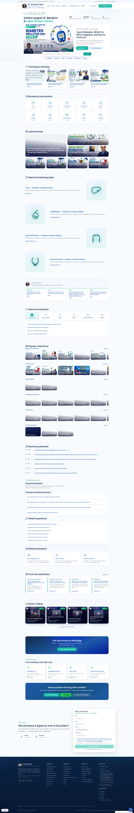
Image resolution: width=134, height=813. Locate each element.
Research (66, 779)
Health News (66, 771)
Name (76, 715)
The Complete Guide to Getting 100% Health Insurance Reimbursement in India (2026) (56, 473)
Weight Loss (77, 58)
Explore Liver (28, 193)
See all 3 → (106, 425)
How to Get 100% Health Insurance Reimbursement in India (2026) (51, 468)
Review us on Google (105, 799)
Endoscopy (69, 58)
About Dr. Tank (85, 766)
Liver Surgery (50, 779)
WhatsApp (67, 695)
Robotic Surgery (50, 781)
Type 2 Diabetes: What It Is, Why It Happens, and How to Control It (51, 450)
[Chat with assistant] (131, 810)
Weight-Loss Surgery (51, 773)
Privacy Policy (89, 741)
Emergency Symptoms (87, 779)
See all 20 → (106, 363)
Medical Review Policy (111, 810)
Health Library (67, 766)
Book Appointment (106, 5)
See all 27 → (106, 394)
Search (88, 54)
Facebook (102, 791)
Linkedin (102, 797)
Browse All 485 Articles (82, 695)
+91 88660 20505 (100, 1)
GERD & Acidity (50, 771)
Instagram (102, 793)
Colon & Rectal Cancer (52, 775)
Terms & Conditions (98, 741)
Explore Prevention (54, 265)
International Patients (86, 773)
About (52, 5)
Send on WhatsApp (94, 746)
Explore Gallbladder (55, 217)
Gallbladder (49, 58)
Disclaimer (78, 810)
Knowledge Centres (74, 5)
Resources (65, 5)
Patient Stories (67, 773)
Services (58, 5)
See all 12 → (106, 409)
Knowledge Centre (68, 768)
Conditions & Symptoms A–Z (70, 777)
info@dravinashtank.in (111, 1)
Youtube (102, 795)
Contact (83, 5)
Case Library (66, 775)
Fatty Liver (57, 58)
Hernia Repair (50, 768)
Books (65, 781)
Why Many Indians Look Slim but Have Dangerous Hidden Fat (49, 463)
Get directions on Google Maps (107, 782)
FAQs (65, 783)
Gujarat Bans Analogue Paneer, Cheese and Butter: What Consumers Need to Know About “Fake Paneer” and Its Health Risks (65, 459)
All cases (105, 574)
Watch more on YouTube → (68, 626)
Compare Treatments (86, 781)
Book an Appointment (86, 768)
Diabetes (85, 58)
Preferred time (78, 732)
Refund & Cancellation (101, 810)
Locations (84, 775)
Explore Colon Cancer (30, 241)
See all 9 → (106, 348)
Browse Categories (96, 48)
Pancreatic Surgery (51, 777)
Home (48, 5)
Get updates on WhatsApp (68, 649)
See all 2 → (106, 379)
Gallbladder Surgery (51, 766)
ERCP (48, 786)
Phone (76, 721)
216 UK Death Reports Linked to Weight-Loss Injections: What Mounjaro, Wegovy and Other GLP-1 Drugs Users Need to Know (65, 454)
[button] (35, 615)
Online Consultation (86, 771)
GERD (63, 58)
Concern (77, 727)
